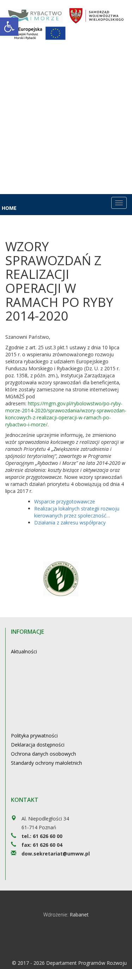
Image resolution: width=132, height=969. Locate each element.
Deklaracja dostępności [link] (37, 744)
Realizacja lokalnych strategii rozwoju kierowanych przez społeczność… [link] (76, 512)
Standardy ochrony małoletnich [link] (46, 763)
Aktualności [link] (24, 651)
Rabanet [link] (79, 914)
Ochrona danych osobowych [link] (43, 753)
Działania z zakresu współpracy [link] (70, 522)
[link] (9, 27)
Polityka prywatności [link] (34, 735)
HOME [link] (9, 208)
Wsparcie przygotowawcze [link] (64, 501)
